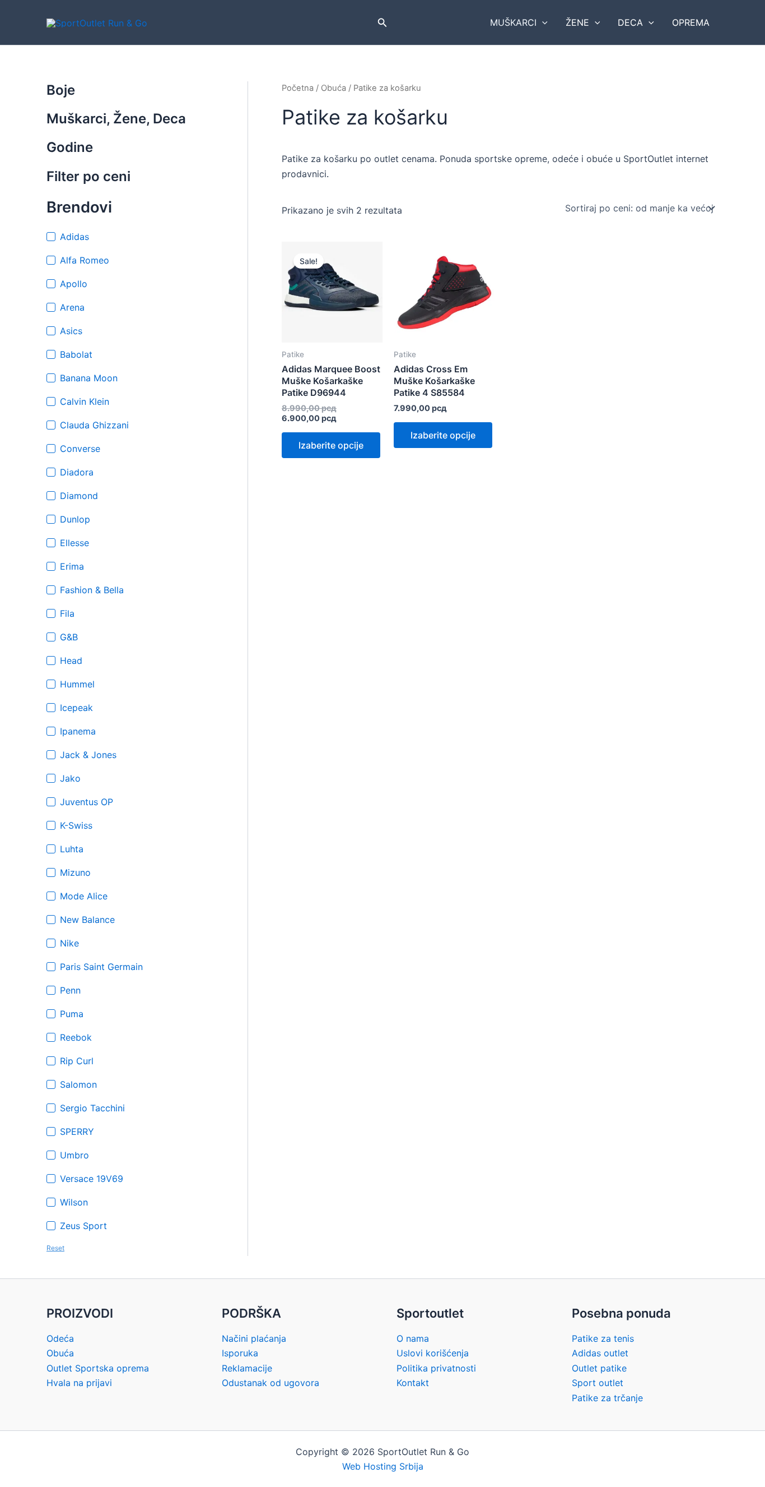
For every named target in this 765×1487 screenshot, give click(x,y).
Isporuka (240, 1353)
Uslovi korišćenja (433, 1353)
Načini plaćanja (254, 1338)
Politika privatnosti (436, 1368)
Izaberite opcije (330, 445)
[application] (542, 22)
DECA (630, 22)
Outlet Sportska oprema (97, 1368)
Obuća (333, 88)
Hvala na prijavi (79, 1382)
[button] (382, 23)
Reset (55, 1248)
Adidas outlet (600, 1353)
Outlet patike (599, 1368)
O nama (413, 1338)
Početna (298, 88)
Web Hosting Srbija (382, 1466)
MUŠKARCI (513, 22)
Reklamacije (247, 1368)
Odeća (60, 1338)
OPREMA (691, 22)
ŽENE (577, 22)
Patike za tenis (603, 1338)
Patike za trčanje (607, 1397)
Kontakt (413, 1382)
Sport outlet (597, 1382)
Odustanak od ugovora (270, 1382)
